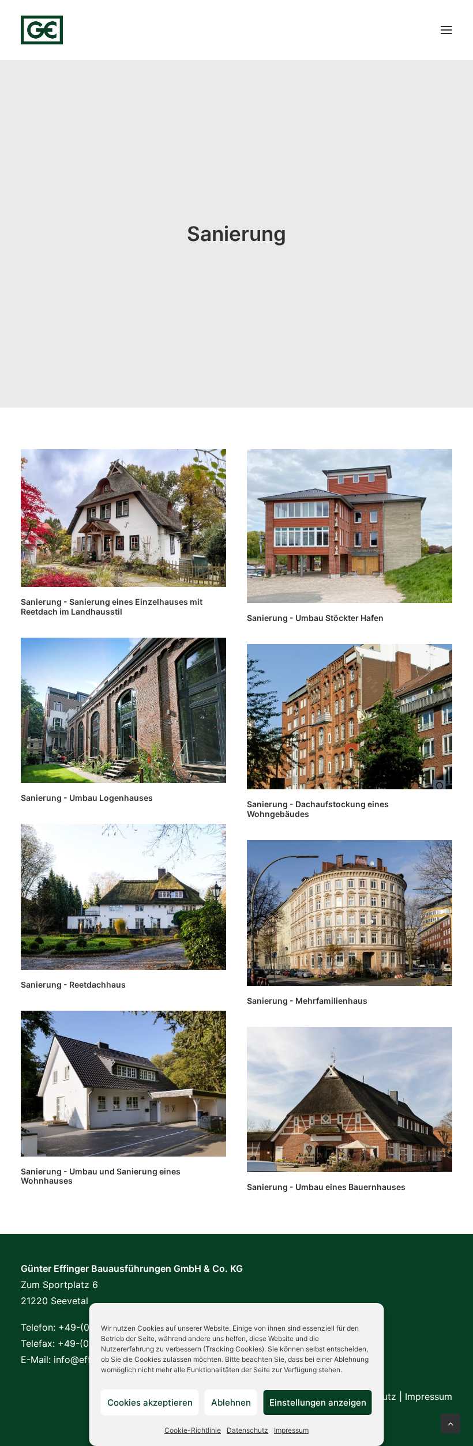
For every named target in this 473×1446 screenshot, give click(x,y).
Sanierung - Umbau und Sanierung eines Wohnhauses (101, 1176)
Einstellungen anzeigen (317, 1402)
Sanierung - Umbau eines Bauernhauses (326, 1187)
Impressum (291, 1430)
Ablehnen (231, 1402)
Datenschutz (247, 1430)
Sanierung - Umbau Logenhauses (87, 798)
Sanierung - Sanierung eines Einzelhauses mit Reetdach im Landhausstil (111, 606)
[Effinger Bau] (42, 30)
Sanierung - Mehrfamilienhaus (307, 1001)
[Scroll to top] (450, 1422)
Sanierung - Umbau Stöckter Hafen (315, 618)
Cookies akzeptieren (150, 1402)
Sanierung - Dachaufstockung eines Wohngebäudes (318, 809)
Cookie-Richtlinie (192, 1430)
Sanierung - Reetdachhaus (73, 984)
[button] (446, 30)
